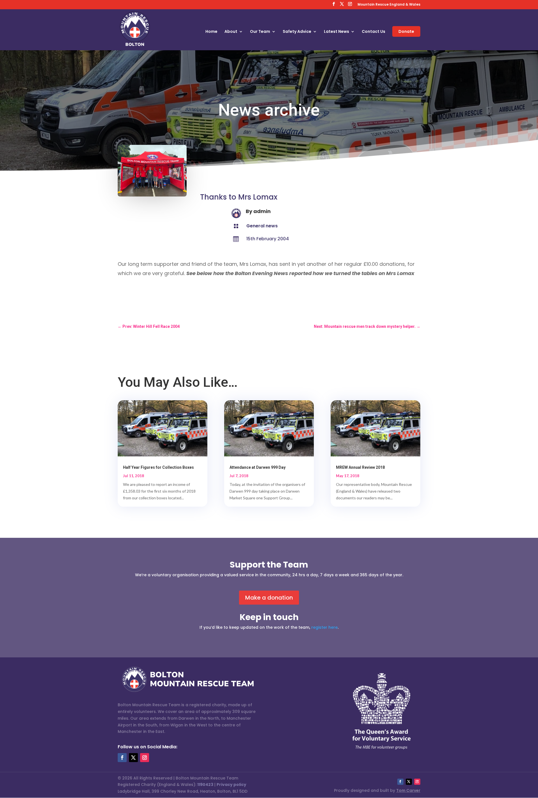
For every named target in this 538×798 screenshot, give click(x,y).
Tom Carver (408, 790)
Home (211, 31)
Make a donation (269, 598)
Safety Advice (297, 31)
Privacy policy (231, 784)
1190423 (205, 784)
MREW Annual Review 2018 (360, 467)
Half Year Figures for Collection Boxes (158, 467)
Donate (406, 31)
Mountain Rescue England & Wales (389, 5)
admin (262, 211)
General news (262, 226)
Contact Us (373, 31)
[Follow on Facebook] (122, 757)
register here (324, 627)
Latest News (336, 31)
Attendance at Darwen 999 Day (257, 467)
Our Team (260, 31)
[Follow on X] (133, 757)
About (230, 31)
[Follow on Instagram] (144, 757)
